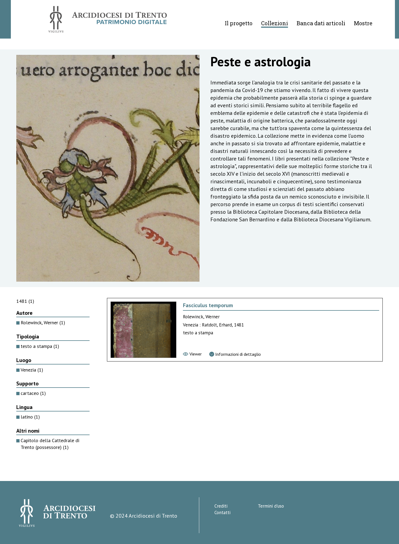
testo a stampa (40, 346)
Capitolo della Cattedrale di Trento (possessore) (50, 443)
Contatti (222, 512)
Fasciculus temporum (208, 305)
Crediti (220, 506)
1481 (25, 301)
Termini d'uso (271, 506)
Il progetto (238, 23)
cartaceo (33, 393)
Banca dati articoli (321, 23)
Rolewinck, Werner (43, 322)
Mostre (363, 23)
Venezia (32, 370)
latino (30, 417)
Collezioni (274, 23)
